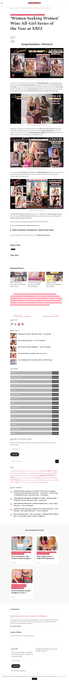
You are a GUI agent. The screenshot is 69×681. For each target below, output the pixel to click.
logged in (20, 635)
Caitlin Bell (57, 296)
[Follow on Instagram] (22, 324)
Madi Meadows (48, 300)
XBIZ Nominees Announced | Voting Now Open (33, 229)
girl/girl (37, 298)
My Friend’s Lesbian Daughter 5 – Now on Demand (34, 347)
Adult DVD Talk (20, 471)
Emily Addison (14, 298)
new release (53, 478)
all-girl (27, 294)
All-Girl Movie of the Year (36, 294)
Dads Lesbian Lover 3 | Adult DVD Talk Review (45, 557)
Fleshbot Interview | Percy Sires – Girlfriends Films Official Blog (28, 616)
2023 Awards (16, 294)
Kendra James (14, 300)
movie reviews (44, 478)
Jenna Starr (52, 298)
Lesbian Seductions (29, 300)
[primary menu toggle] (1, 3)
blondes (12, 473)
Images (26, 14)
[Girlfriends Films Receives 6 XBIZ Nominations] (36, 276)
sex (14, 482)
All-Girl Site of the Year (16, 296)
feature (49, 473)
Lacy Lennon (21, 300)
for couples (25, 475)
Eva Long (45, 473)
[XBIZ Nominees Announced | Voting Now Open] (18, 276)
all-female (41, 471)
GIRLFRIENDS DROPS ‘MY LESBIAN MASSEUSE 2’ (31, 504)
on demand (29, 480)
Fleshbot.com (18, 475)
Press (34, 14)
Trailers (32, 482)
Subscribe (14, 454)
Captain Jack (22, 473)
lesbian (38, 478)
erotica (41, 473)
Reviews (13, 553)
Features (54, 473)
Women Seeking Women (34, 304)
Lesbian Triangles (40, 300)
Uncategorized (40, 14)
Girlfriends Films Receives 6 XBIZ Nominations (34, 284)
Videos (21, 588)
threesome (58, 302)
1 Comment (14, 42)
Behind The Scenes (19, 14)
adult (22, 294)
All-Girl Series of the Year (49, 294)
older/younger (21, 302)
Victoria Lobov (23, 304)
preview (33, 480)
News (31, 14)
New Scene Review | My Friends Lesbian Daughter (21, 557)
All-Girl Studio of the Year (30, 296)
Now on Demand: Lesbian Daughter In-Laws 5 (20, 592)
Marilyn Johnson (57, 300)
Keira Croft (59, 298)
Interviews (33, 478)
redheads (37, 480)
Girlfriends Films (44, 298)
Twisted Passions (15, 304)
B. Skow (44, 296)
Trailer (28, 482)
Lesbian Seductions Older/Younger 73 (21, 218)
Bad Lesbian (50, 296)
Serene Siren (41, 302)
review (41, 480)
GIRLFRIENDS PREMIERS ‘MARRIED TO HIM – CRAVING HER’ (35, 498)
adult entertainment (34, 471)
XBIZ (41, 304)
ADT (11, 471)
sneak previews (22, 482)
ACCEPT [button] (34, 678)
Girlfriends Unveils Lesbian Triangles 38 (32, 516)
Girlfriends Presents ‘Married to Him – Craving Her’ (34, 334)
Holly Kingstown (25, 478)
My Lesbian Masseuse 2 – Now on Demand (31, 340)
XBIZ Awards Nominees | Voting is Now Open (54, 284)
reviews (45, 480)
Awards (12, 14)
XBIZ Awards (46, 304)
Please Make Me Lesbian (31, 302)
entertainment (21, 298)
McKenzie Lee (14, 302)
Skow (46, 302)
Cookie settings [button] (61, 676)
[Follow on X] (15, 324)
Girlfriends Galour (13, 38)
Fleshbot (12, 475)
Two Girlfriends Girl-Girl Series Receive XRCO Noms (35, 360)
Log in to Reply (16, 626)
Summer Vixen (52, 302)
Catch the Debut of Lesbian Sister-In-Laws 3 (32, 353)
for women (29, 475)
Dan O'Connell (27, 473)
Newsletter (24, 552)
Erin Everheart (30, 298)
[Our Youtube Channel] (19, 324)
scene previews (51, 480)
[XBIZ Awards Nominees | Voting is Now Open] (54, 276)
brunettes (16, 473)
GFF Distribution (35, 475)
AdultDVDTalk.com (27, 471)
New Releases (15, 480)
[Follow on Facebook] (11, 324)
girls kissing (18, 478)
